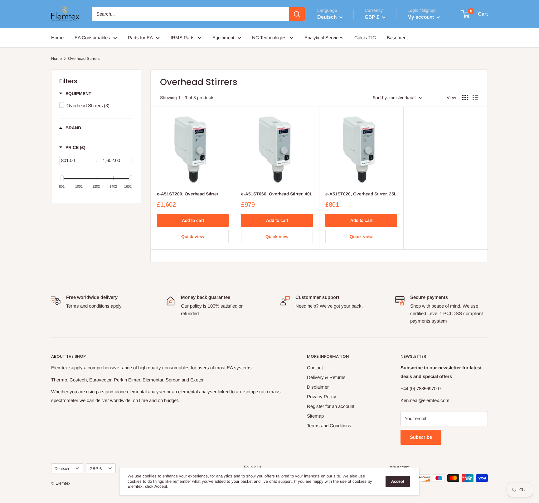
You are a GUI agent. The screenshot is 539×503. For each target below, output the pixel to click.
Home (57, 37)
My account (421, 17)
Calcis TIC (365, 37)
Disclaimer (318, 387)
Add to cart (193, 220)
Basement (397, 37)
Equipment (223, 37)
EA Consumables (92, 37)
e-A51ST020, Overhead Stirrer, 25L (360, 193)
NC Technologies (269, 37)
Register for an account (330, 406)
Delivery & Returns (326, 377)
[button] (75, 93)
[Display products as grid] (465, 97)
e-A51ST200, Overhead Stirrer (187, 193)
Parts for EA (140, 37)
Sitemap (315, 416)
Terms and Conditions (329, 425)
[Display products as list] (475, 97)
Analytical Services (323, 37)
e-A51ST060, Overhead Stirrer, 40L (276, 193)
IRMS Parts (183, 37)
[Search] (297, 14)
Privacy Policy (321, 396)
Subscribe (421, 437)
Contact (315, 367)
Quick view (192, 236)
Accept (397, 481)
